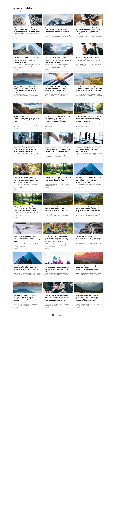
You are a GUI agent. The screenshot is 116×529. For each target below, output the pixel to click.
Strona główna (100, 2)
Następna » (61, 315)
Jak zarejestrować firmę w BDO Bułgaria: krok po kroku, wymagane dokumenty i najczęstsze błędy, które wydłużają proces (88, 59)
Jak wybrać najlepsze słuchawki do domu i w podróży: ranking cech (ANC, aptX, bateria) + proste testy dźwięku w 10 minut (58, 179)
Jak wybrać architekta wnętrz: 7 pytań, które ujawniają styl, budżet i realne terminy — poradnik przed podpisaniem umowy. (27, 208)
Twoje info (16, 2)
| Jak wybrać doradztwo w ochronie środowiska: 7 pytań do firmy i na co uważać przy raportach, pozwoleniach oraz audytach (89, 238)
